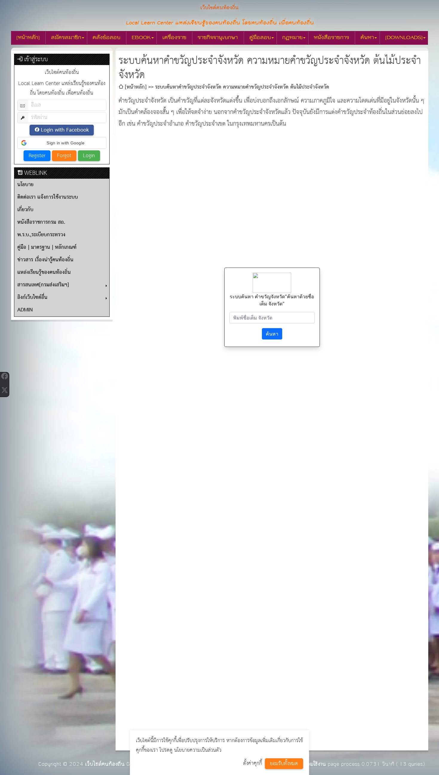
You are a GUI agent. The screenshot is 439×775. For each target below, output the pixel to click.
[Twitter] (4, 390)
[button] (61, 143)
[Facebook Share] (4, 376)
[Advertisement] (272, 171)
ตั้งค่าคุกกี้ (252, 763)
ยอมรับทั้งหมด (284, 763)
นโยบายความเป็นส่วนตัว (197, 750)
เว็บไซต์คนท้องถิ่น (105, 764)
